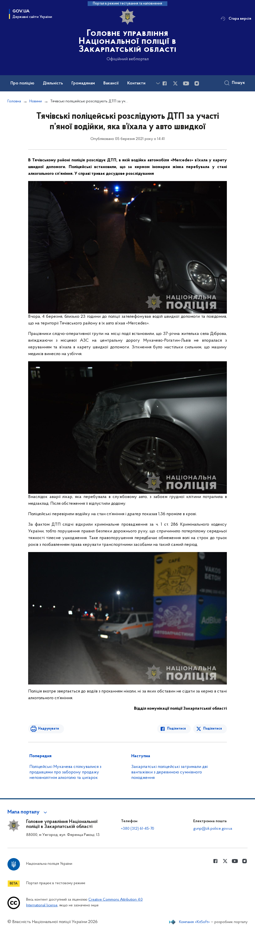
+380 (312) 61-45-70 (137, 829)
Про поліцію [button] (22, 83)
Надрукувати (48, 729)
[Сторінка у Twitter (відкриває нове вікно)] (175, 83)
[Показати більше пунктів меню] (158, 83)
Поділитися (176, 729)
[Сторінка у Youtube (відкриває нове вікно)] (186, 83)
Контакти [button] (136, 83)
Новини (35, 101)
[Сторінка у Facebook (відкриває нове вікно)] (165, 83)
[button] (28, 812)
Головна (14, 101)
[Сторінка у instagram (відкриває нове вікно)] (197, 83)
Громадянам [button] (83, 83)
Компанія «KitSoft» (194, 922)
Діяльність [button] (53, 83)
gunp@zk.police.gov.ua (212, 829)
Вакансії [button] (111, 83)
